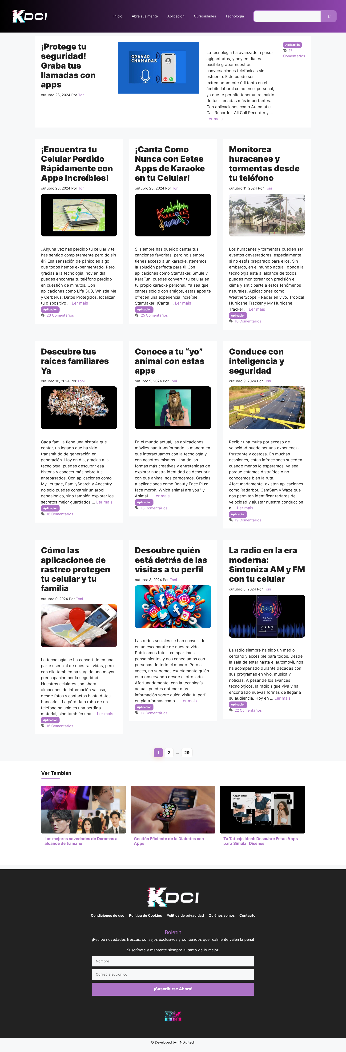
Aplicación (176, 16)
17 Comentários (154, 713)
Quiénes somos (222, 915)
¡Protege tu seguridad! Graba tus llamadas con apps (68, 65)
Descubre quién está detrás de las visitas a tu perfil (171, 559)
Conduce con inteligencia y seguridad (256, 361)
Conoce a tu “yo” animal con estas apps (170, 361)
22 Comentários (248, 710)
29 (188, 753)
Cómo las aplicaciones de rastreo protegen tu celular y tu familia (75, 569)
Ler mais (214, 118)
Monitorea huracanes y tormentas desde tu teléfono (264, 163)
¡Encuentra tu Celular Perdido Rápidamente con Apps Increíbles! (77, 163)
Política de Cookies (145, 915)
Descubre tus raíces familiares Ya (75, 361)
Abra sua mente (145, 16)
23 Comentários (60, 315)
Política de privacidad (185, 915)
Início (117, 16)
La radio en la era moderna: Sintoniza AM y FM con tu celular (267, 564)
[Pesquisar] (329, 16)
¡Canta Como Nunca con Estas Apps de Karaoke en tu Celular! (170, 163)
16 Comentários (248, 321)
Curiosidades (205, 16)
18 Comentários (154, 508)
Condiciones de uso (107, 915)
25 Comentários (154, 315)
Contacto (247, 915)
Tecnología (234, 16)
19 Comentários (248, 520)
